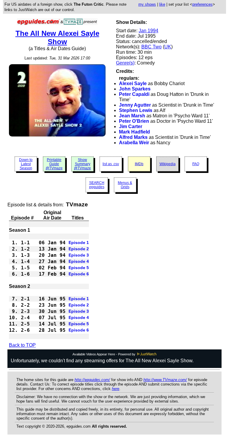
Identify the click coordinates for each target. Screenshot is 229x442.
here (115, 388)
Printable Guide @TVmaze (54, 164)
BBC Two (151, 46)
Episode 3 (79, 255)
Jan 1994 (148, 30)
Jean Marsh (132, 115)
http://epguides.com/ (92, 379)
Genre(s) (125, 62)
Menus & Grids (125, 185)
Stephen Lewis (135, 110)
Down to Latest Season (26, 164)
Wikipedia (168, 164)
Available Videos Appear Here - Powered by (104, 354)
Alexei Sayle (133, 83)
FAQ (195, 164)
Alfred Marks (133, 137)
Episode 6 (79, 273)
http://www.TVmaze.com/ (165, 379)
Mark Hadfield (134, 131)
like (162, 4)
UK (167, 46)
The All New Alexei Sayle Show (57, 37)
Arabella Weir (134, 142)
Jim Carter (130, 126)
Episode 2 (79, 248)
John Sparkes (135, 88)
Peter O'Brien (134, 121)
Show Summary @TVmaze (82, 164)
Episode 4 (79, 261)
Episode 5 (79, 267)
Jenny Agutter (135, 105)
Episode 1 (79, 242)
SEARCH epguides (96, 185)
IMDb (139, 164)
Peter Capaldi (134, 94)
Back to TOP (22, 345)
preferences (202, 4)
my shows (147, 4)
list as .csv (111, 164)
